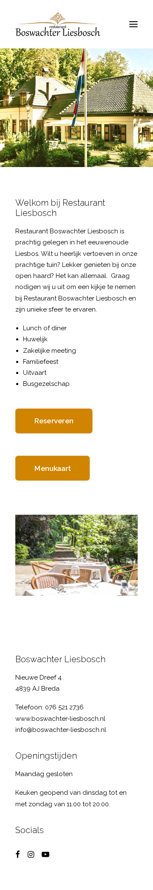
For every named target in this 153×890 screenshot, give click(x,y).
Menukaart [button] (52, 468)
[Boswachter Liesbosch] (57, 24)
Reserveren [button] (54, 421)
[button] (133, 24)
